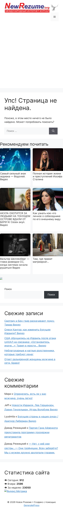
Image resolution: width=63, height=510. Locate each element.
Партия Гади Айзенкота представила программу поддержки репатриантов (31, 432)
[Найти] (53, 131)
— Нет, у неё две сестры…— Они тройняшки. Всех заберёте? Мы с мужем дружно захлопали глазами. (31, 448)
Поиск (8, 289)
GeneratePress (31, 505)
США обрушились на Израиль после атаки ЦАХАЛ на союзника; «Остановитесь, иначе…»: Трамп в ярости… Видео (30, 342)
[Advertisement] (31, 57)
